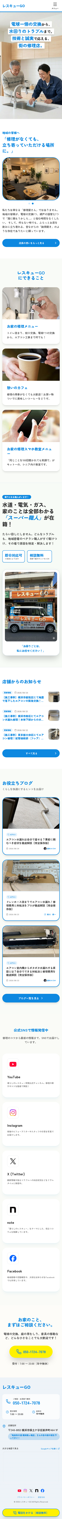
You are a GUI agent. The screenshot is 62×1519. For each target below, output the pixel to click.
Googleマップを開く (49, 1449)
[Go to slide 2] (33, 203)
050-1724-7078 (34, 1351)
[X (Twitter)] (31, 1490)
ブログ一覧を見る (28, 998)
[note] (36, 1490)
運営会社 (41, 1497)
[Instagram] (25, 1490)
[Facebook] (42, 1490)
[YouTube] (19, 1490)
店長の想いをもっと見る (31, 243)
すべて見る (31, 753)
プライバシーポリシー (25, 1497)
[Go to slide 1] (29, 203)
